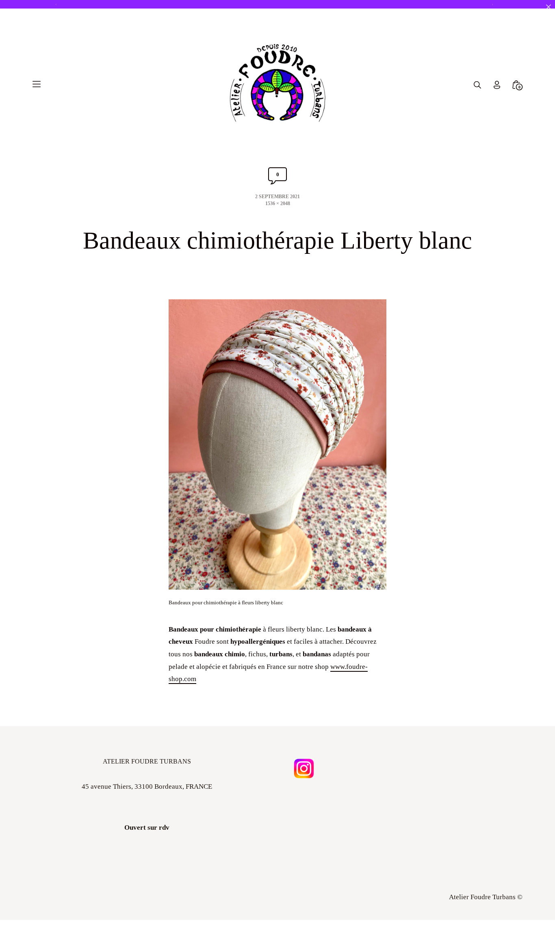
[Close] (548, 6)
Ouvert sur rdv (146, 828)
